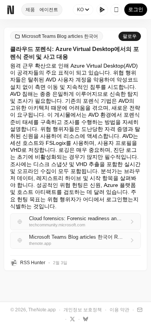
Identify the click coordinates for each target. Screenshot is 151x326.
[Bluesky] (84, 318)
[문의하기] (138, 309)
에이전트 (48, 9)
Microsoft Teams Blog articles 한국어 (60, 36)
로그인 (135, 9)
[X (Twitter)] (71, 318)
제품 (30, 9)
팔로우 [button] (130, 36)
